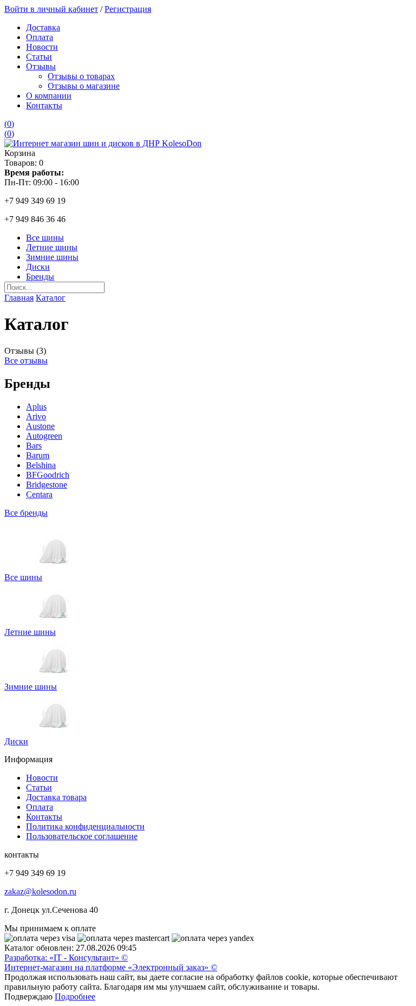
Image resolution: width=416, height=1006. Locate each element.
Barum (37, 455)
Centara (39, 494)
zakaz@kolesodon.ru (40, 891)
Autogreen (44, 435)
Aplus (36, 406)
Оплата (39, 37)
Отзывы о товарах (81, 76)
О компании (49, 95)
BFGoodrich (47, 474)
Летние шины (51, 247)
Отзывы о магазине (84, 85)
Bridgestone (46, 484)
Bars (34, 445)
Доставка (43, 27)
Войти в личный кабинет (51, 9)
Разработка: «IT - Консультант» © (66, 957)
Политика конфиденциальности (85, 826)
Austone (40, 426)
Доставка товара (56, 797)
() (9, 123)
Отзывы (41, 66)
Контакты (44, 105)
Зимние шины (52, 257)
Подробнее (75, 996)
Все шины (45, 237)
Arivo (36, 416)
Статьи (39, 56)
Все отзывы (26, 360)
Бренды (40, 276)
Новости (42, 46)
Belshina (41, 465)
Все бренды (26, 512)
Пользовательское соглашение (82, 836)
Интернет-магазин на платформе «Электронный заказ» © (110, 967)
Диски (38, 266)
